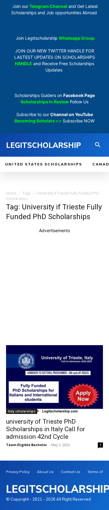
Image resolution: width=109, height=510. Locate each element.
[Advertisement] (54, 288)
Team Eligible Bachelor (26, 444)
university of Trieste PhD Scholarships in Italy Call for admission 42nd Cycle (45, 429)
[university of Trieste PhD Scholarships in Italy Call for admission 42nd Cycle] (54, 379)
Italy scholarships (21, 411)
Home (11, 193)
